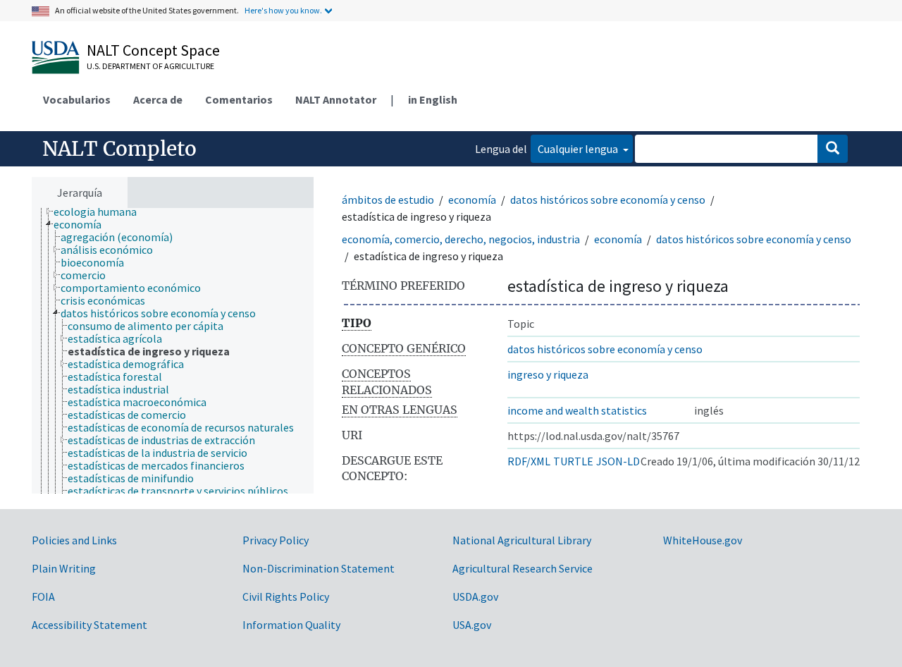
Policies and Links (74, 540)
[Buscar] (832, 149)
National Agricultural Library (521, 540)
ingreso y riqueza (547, 374)
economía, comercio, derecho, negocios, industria (461, 239)
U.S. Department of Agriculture (150, 66)
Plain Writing (64, 568)
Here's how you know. (283, 10)
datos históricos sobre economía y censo (607, 199)
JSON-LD (618, 461)
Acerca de (158, 99)
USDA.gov (475, 596)
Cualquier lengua (579, 149)
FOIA (43, 596)
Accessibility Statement (89, 625)
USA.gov (471, 625)
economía (472, 199)
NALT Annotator (335, 99)
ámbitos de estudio (388, 199)
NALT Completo (119, 148)
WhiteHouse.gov (702, 540)
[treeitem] (101, 211)
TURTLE (573, 461)
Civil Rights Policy (285, 596)
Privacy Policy (275, 540)
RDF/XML (528, 461)
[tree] (173, 351)
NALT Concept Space (153, 50)
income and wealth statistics (577, 410)
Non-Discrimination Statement (318, 568)
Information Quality (291, 625)
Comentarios (239, 99)
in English (432, 99)
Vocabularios (77, 99)
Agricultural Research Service (522, 568)
